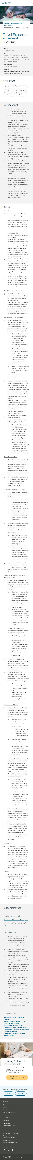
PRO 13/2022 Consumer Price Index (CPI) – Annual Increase (15, 1022)
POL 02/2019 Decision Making (13, 1025)
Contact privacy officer (9, 1112)
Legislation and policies (9, 1126)
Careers (5, 1107)
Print (7, 1093)
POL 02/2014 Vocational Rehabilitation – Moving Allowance (16, 1030)
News (4, 1105)
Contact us (6, 1110)
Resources (6, 1120)
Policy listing (7, 25)
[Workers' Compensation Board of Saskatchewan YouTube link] (12, 1150)
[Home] (6, 4)
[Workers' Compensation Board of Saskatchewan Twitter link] (8, 1150)
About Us (6, 23)
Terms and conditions (7, 1156)
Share (19, 1093)
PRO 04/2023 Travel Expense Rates (15, 1027)
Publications (6, 1123)
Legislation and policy (17, 23)
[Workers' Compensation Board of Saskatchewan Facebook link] (4, 1150)
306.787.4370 (10, 1136)
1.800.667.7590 (11, 1138)
